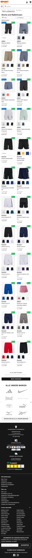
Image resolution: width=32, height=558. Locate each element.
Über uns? (4, 492)
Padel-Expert (20, 510)
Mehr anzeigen (16, 379)
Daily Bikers (4, 512)
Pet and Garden (21, 514)
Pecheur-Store (20, 512)
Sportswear (19, 10)
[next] (31, 402)
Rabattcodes (4, 486)
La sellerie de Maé (6, 528)
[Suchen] (5, 6)
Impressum (4, 499)
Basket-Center (5, 510)
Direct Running (5, 514)
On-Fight (3, 533)
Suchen (9, 6)
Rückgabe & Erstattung (7, 497)
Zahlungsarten (5, 501)
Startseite (3, 10)
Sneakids (19, 521)
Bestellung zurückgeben (16, 459)
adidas (3, 41)
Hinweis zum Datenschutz (8, 504)
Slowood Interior (21, 515)
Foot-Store (4, 519)
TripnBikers (20, 528)
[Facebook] (14, 555)
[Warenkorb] (30, 2)
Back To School (11, 10)
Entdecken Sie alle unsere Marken (16, 419)
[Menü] (2, 6)
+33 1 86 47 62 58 (16, 436)
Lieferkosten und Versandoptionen (10, 502)
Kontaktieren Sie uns (16, 431)
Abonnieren (25, 545)
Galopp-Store (4, 521)
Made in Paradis (5, 530)
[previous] (1, 402)
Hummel (3, 157)
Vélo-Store (19, 530)
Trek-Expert (20, 524)
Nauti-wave (4, 532)
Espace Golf (4, 517)
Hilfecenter (4, 481)
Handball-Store (5, 524)
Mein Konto (4, 479)
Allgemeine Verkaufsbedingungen (10, 495)
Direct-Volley (4, 515)
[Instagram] (18, 555)
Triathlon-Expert (21, 526)
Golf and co (4, 523)
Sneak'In (19, 519)
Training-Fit (20, 523)
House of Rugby (5, 526)
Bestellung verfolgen (6, 483)
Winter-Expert (20, 532)
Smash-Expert (20, 517)
